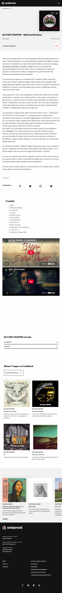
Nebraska (10, 131)
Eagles (31, 66)
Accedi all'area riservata (38, 572)
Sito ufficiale (7, 342)
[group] (14, 497)
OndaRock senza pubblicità (39, 569)
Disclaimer (34, 564)
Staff (3, 561)
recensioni (5, 8)
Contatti (4, 564)
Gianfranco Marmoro (10, 46)
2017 (11, 8)
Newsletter (34, 566)
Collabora (5, 566)
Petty (37, 118)
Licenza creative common (38, 561)
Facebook (7, 346)
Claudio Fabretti (7, 538)
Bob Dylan (15, 66)
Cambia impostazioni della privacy (41, 575)
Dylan (33, 118)
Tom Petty (23, 66)
